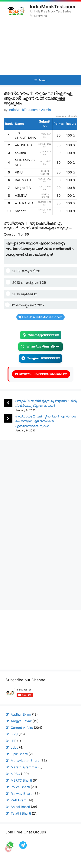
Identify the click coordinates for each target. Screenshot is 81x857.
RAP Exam (18, 800)
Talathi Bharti (21, 813)
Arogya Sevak (21, 721)
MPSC (15, 774)
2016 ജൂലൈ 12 (24, 294)
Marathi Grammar (24, 767)
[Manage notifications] (8, 849)
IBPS (14, 734)
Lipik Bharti (19, 754)
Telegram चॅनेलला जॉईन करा (43, 358)
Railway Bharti (21, 794)
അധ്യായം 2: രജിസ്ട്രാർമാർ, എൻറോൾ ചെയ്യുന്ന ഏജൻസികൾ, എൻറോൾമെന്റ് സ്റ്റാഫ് (45, 421)
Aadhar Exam (21, 714)
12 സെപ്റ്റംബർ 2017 (27, 305)
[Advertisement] (40, 46)
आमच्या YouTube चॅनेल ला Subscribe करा (42, 374)
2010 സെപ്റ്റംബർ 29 (29, 283)
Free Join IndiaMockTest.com (42, 317)
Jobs (14, 747)
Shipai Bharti (20, 807)
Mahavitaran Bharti (25, 761)
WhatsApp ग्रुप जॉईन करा (43, 335)
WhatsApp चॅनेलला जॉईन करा (43, 346)
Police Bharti (20, 787)
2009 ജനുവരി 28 (26, 271)
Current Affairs (22, 728)
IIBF (13, 741)
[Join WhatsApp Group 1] (23, 848)
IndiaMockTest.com (52, 6)
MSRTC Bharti (21, 780)
